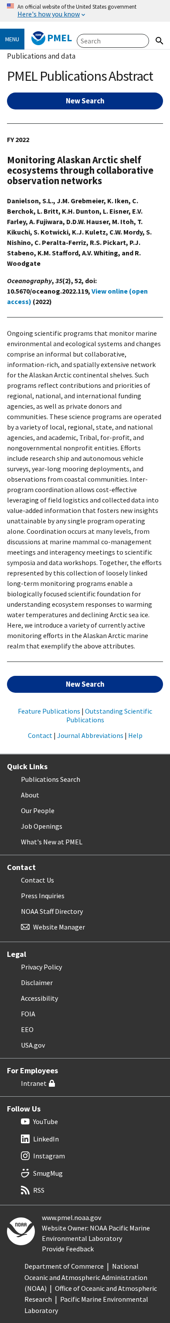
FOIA (28, 1013)
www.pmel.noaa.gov (71, 1217)
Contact (40, 735)
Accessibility (39, 998)
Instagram (49, 1155)
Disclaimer (37, 982)
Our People (37, 810)
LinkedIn (46, 1138)
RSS (38, 1190)
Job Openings (41, 826)
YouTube (45, 1121)
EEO (27, 1029)
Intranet (34, 1083)
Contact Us (37, 880)
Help (135, 735)
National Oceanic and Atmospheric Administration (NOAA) (85, 1277)
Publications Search (50, 779)
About (30, 794)
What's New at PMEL (51, 841)
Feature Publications (49, 711)
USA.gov (33, 1045)
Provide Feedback (68, 1248)
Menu (12, 39)
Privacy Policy (41, 966)
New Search (85, 101)
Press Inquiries (43, 895)
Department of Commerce (64, 1266)
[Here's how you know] (85, 11)
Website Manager (59, 927)
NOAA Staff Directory (52, 911)
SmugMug (48, 1173)
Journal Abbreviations (90, 735)
